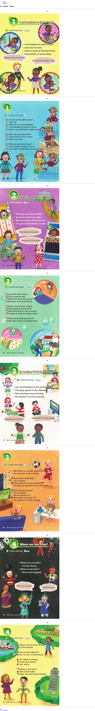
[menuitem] (49, 2)
